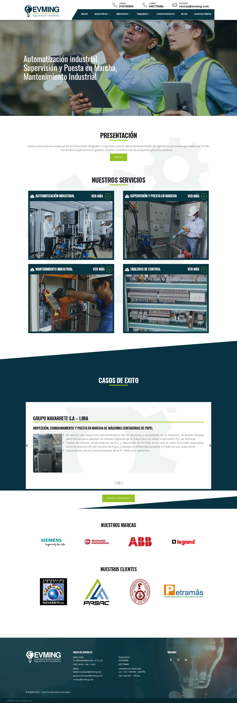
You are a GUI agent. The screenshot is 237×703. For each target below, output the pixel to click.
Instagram (178, 660)
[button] (27, 445)
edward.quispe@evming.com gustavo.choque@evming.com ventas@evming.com (87, 675)
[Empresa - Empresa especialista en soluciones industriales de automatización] (42, 11)
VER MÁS (97, 195)
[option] (118, 442)
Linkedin (186, 660)
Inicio (84, 14)
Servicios (122, 14)
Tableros (142, 14)
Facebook (171, 660)
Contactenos (202, 14)
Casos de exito (166, 14)
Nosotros (101, 14)
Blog (184, 14)
